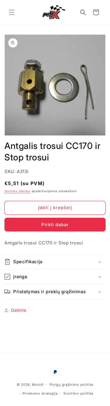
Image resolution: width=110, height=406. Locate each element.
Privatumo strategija (40, 393)
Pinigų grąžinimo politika (72, 384)
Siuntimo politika (78, 393)
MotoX (38, 384)
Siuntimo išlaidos (17, 191)
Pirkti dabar (55, 224)
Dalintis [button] (18, 310)
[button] (11, 12)
